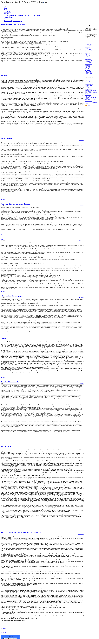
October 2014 (88, 62)
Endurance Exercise (89, 84)
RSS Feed (89, 105)
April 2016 (87, 48)
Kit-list (86, 86)
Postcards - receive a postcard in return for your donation (22, 15)
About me (7, 13)
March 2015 (88, 58)
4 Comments (81, 77)
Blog (5, 8)
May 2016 (87, 47)
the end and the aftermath (10, 382)
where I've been (6, 138)
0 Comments (81, 205)
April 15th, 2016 (6, 239)
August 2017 (88, 45)
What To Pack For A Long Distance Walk (91, 100)
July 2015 (87, 53)
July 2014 (87, 66)
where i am (4, 75)
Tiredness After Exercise (90, 97)
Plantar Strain (88, 95)
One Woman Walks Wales (91, 92)
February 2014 (88, 72)
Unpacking (4, 338)
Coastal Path (88, 82)
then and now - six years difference (13, 24)
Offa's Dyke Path (89, 91)
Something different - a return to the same (15, 204)
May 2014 (87, 68)
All (86, 80)
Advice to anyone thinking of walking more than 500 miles (21, 532)
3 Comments (81, 140)
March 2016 (88, 49)
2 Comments (81, 26)
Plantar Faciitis (88, 93)
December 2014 (88, 60)
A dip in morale (6, 446)
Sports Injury (88, 96)
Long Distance (88, 89)
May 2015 (87, 55)
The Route (7, 12)
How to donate (8, 17)
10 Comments (81, 534)
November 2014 (88, 61)
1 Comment (81, 240)
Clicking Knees (88, 81)
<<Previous (3, 632)
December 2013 (88, 73)
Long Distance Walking (90, 90)
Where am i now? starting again (12, 296)
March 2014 (88, 71)
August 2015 (88, 51)
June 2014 (87, 67)
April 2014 (87, 70)
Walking (87, 98)
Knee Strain (88, 87)
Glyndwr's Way (88, 85)
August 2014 (88, 65)
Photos (6, 10)
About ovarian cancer (11, 19)
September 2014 (88, 64)
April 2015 (87, 56)
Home (6, 6)
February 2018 (88, 44)
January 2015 (88, 59)
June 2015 (87, 54)
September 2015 (88, 50)
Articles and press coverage (13, 21)
